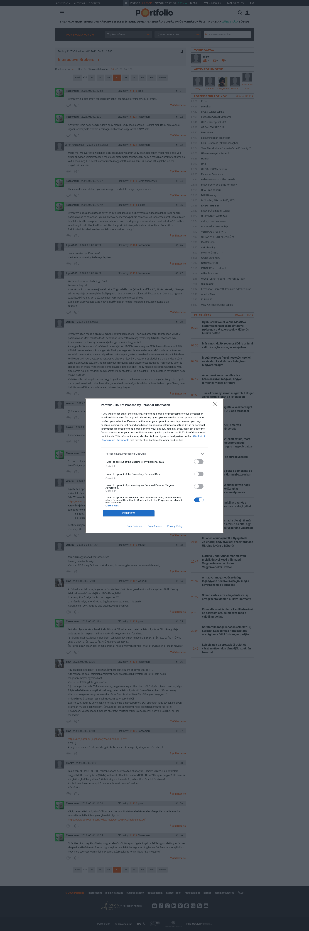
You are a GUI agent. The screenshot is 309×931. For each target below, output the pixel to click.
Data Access (154, 526)
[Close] (216, 405)
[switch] (198, 461)
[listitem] (154, 454)
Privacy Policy (175, 526)
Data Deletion (134, 526)
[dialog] (154, 465)
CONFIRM (128, 513)
